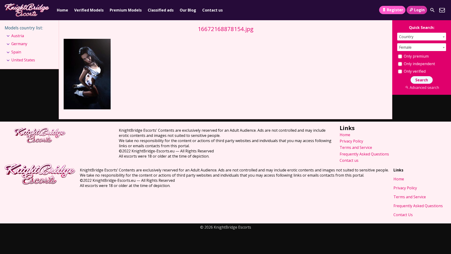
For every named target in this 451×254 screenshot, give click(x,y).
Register (395, 9)
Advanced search (424, 87)
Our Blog (188, 10)
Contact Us (403, 214)
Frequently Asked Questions (364, 154)
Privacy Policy (351, 141)
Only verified (414, 71)
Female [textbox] (405, 47)
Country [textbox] (406, 36)
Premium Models (126, 10)
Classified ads (161, 10)
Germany (19, 43)
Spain (16, 52)
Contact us (212, 10)
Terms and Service (356, 147)
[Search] (432, 10)
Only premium (416, 56)
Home (62, 10)
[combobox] (421, 36)
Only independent (419, 63)
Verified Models (89, 10)
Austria (17, 35)
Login (419, 9)
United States (23, 60)
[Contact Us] (442, 10)
